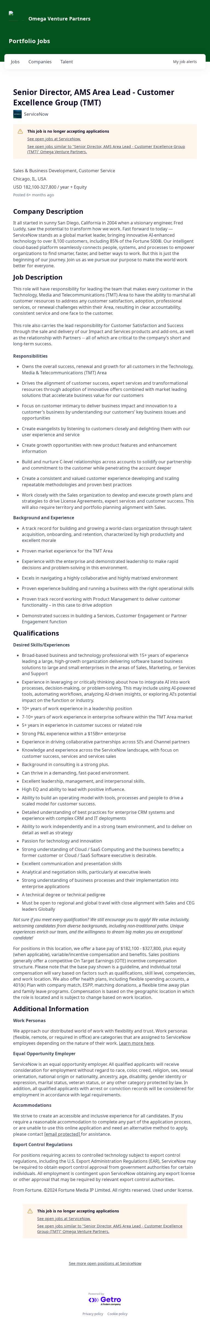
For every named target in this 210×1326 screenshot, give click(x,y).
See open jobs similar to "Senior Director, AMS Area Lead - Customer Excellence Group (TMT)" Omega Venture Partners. (106, 149)
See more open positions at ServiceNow (105, 1263)
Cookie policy (117, 1314)
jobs (15, 62)
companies (40, 62)
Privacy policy (93, 1314)
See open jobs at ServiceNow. (54, 138)
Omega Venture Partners (59, 18)
